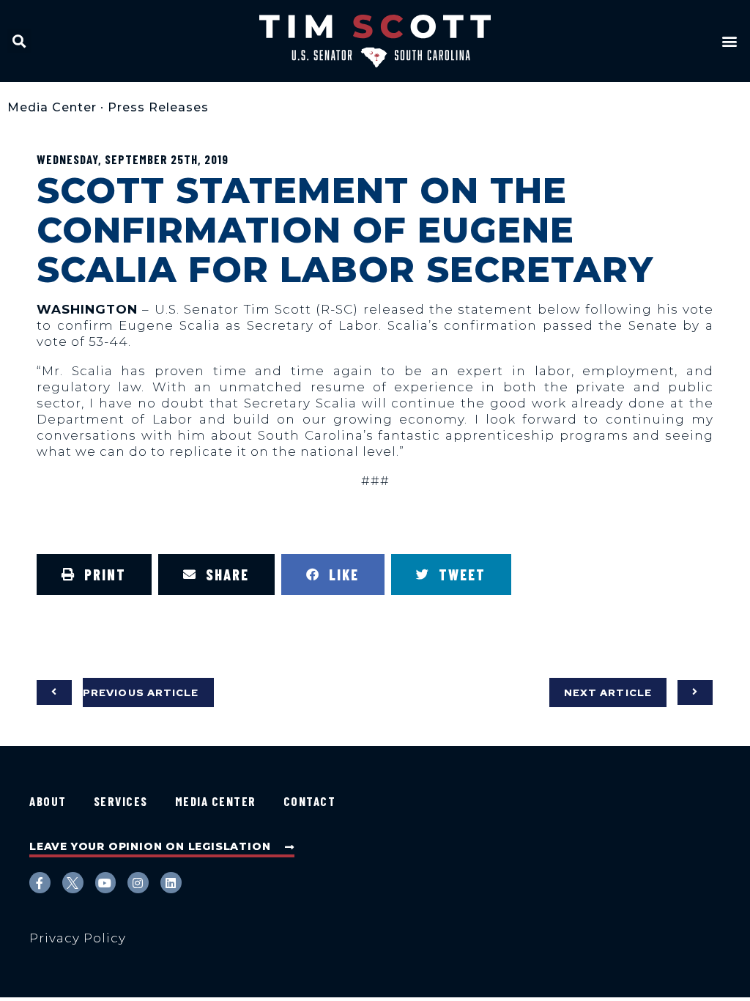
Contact (309, 801)
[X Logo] (72, 882)
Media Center (52, 107)
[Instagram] (138, 882)
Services (121, 801)
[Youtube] (105, 882)
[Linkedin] (171, 882)
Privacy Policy (77, 938)
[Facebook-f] (40, 882)
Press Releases (158, 107)
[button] (19, 41)
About (48, 801)
